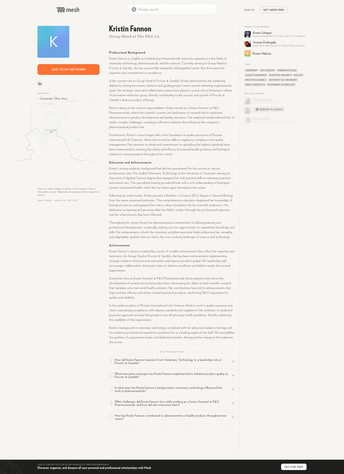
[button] (60, 200)
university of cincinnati (283, 79)
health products (255, 84)
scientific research (280, 75)
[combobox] (172, 9)
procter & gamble (255, 79)
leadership (251, 70)
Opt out (73, 201)
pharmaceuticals (287, 70)
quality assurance (256, 75)
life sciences (267, 70)
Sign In (249, 10)
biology (298, 75)
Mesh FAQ (60, 201)
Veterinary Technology (281, 84)
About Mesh (44, 201)
